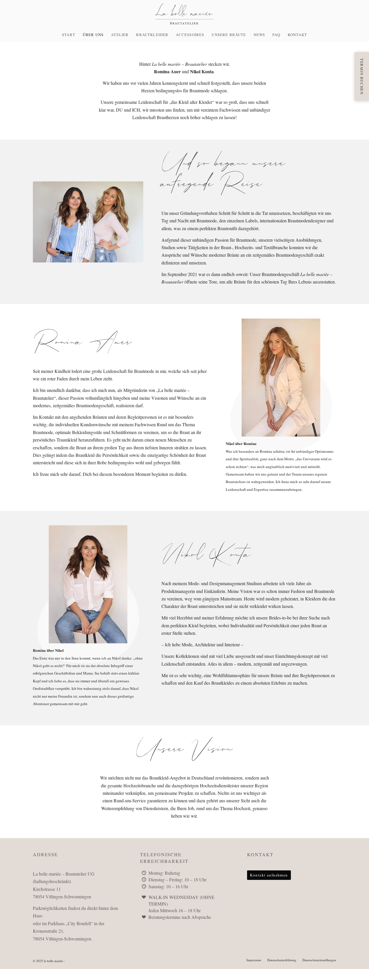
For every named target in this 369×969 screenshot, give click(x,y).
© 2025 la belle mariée (48, 961)
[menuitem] (68, 34)
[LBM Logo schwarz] (184, 13)
